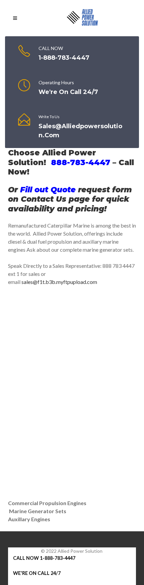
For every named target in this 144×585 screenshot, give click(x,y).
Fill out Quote (48, 189)
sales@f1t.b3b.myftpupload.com (59, 282)
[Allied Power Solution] (82, 18)
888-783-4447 (80, 162)
